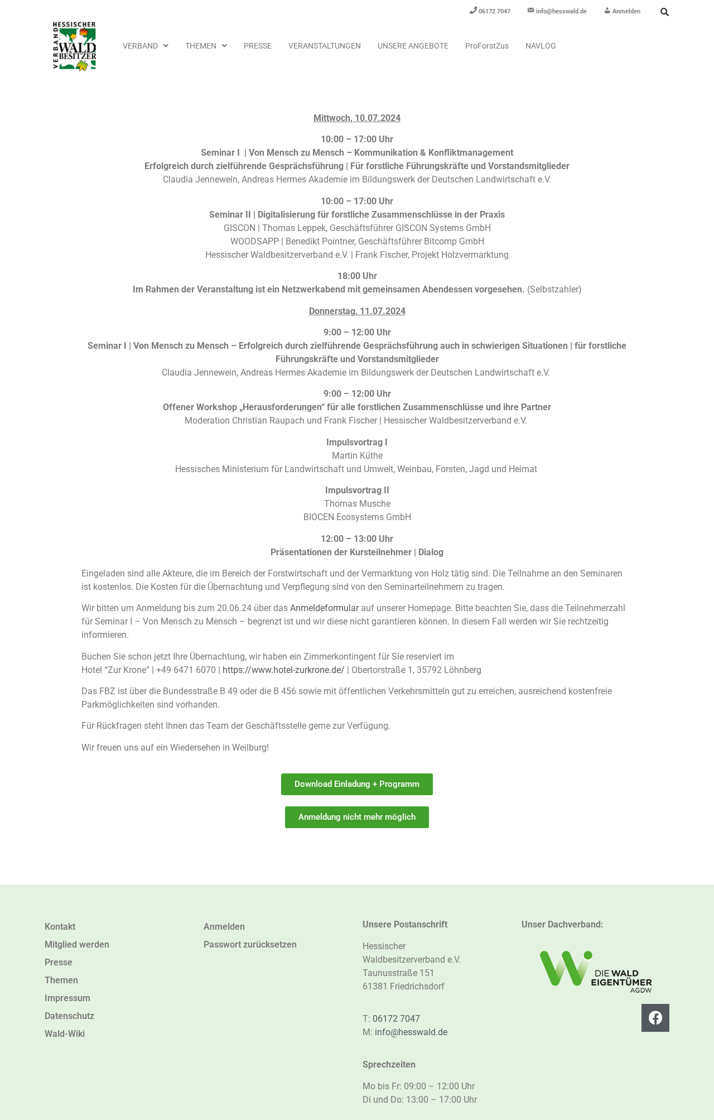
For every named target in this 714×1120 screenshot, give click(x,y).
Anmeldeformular (324, 608)
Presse (258, 45)
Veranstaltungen (324, 45)
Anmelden (224, 926)
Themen (200, 45)
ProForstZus (487, 45)
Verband (140, 45)
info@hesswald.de (411, 1032)
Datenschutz (69, 1016)
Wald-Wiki (65, 1033)
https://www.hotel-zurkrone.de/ (284, 670)
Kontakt (60, 926)
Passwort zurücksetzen (250, 944)
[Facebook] (655, 1018)
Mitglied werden (77, 944)
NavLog (540, 45)
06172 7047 (396, 1018)
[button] (145, 45)
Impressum (67, 998)
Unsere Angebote (413, 45)
